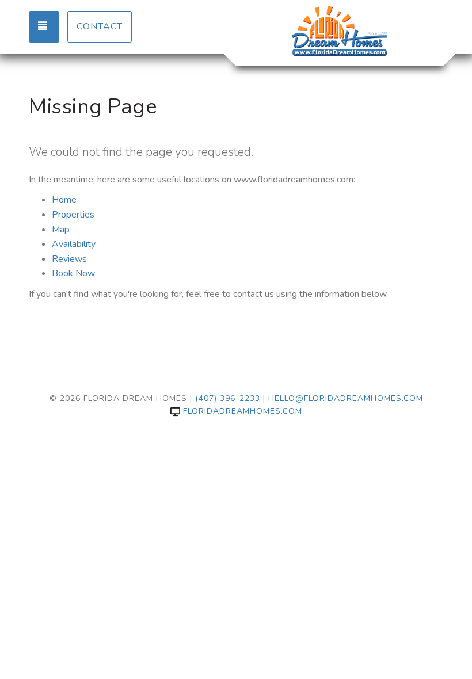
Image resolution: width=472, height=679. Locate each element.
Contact (100, 26)
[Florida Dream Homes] (339, 32)
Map (61, 229)
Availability (74, 244)
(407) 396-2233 (227, 398)
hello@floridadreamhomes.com (345, 398)
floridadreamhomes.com (242, 411)
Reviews (69, 259)
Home (64, 199)
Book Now (73, 273)
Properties (73, 214)
